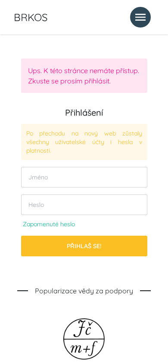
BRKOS (30, 17)
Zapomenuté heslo (49, 224)
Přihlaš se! (84, 246)
